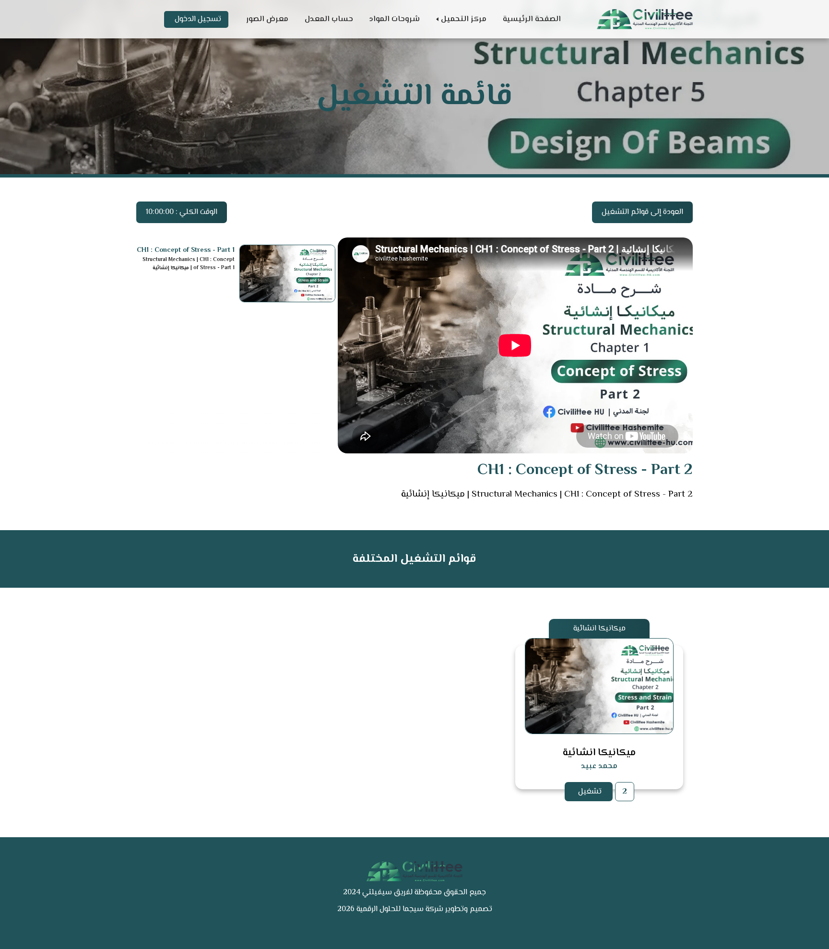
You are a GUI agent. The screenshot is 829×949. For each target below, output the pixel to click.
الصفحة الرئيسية (532, 19)
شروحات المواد (394, 19)
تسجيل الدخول (198, 19)
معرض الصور (267, 19)
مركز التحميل (463, 19)
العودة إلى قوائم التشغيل (642, 212)
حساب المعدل (329, 19)
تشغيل (590, 792)
